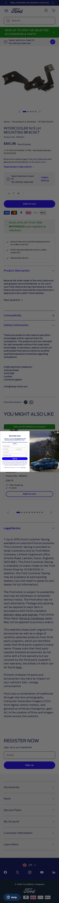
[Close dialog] (57, 432)
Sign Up (14, 458)
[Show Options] (26, 452)
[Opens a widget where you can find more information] (11, 897)
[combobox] (14, 452)
